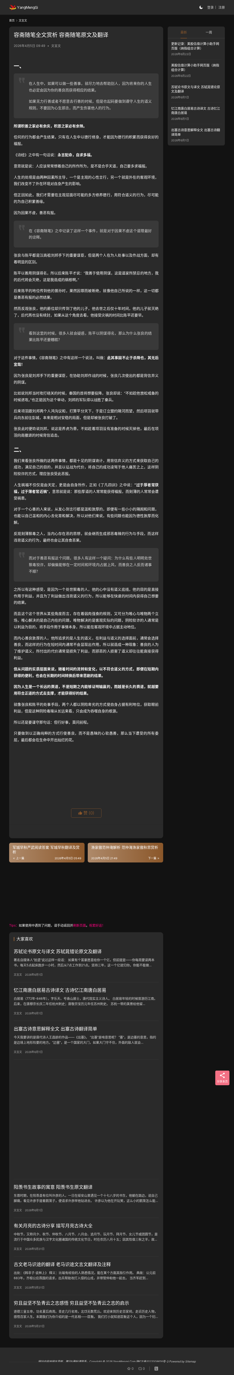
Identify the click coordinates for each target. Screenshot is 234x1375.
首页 (12, 20)
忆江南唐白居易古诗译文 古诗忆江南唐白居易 (60, 990)
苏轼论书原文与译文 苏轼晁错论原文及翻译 (58, 951)
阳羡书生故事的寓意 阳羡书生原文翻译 (53, 1187)
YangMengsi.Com (124, 1361)
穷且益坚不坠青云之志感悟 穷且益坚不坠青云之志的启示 (71, 1303)
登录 (210, 7)
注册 (221, 7)
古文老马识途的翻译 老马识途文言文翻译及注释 (62, 1264)
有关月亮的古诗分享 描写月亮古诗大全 (53, 1226)
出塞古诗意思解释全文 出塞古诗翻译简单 (55, 1029)
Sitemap (190, 1361)
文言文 (56, 46)
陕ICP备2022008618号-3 (152, 1361)
